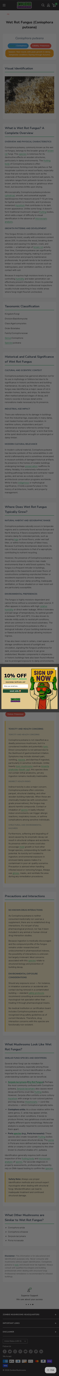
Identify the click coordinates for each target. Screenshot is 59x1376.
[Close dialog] (56, 669)
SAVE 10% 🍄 (15, 691)
